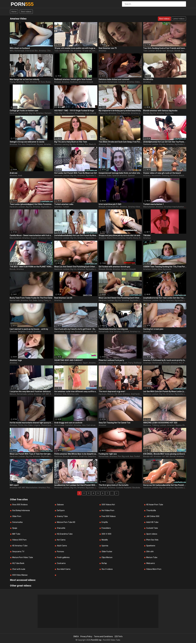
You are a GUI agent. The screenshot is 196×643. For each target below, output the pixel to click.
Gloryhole (136, 488)
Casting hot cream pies (153, 329)
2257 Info (119, 636)
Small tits (83, 456)
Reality (129, 238)
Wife (12, 51)
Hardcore (20, 82)
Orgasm (34, 238)
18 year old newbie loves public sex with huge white (75, 48)
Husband (127, 488)
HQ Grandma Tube (65, 534)
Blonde (177, 51)
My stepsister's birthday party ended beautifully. (120, 111)
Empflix (105, 522)
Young (12, 82)
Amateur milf (88, 332)
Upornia (105, 546)
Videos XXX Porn (19, 540)
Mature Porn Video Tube (22, 557)
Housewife (156, 175)
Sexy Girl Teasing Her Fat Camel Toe (114, 423)
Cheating (51, 51)
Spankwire (150, 546)
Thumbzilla (151, 510)
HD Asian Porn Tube (154, 504)
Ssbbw (154, 269)
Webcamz (150, 563)
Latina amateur (75, 363)
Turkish (66, 207)
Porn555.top (96, 640)
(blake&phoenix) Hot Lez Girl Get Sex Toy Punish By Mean (164, 142)
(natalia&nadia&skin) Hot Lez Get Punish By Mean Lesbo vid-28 (75, 235)
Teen (56, 51)
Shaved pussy (47, 425)
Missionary (79, 113)
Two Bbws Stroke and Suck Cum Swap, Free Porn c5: (120, 142)
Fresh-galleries (63, 557)
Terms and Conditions (103, 636)
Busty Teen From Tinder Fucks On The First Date (31, 298)
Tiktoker (147, 235)
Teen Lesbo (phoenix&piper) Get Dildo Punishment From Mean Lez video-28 (31, 204)
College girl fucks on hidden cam (24, 111)
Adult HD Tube (152, 522)
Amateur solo (73, 394)
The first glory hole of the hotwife (113, 485)
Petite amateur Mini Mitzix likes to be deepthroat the (75, 454)
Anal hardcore (137, 394)
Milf (96, 332)
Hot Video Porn (108, 510)
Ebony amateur (119, 238)
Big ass (40, 144)
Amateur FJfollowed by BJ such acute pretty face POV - (164, 360)
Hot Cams (61, 540)
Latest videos (179, 19)
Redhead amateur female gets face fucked (73, 79)
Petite (20, 425)
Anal (111, 332)
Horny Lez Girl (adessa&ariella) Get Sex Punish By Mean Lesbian (164, 485)
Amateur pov (136, 113)
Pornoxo (60, 551)
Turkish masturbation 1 (153, 204)
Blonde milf (148, 456)
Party (130, 363)
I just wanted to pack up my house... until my (29, 329)
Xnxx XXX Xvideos (20, 504)
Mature (13, 394)
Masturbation (149, 207)
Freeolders (106, 528)
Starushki (61, 528)
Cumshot (122, 82)
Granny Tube (62, 516)
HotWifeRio (148, 79)
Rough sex (69, 332)
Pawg (46, 300)
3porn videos (151, 534)
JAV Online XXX (152, 516)
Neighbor (22, 332)
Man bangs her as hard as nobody (24, 79)
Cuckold (125, 332)
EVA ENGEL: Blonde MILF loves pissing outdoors (164, 454)
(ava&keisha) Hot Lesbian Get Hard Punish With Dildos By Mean (75, 485)
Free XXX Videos (109, 516)
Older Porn (16, 516)
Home (14, 12)
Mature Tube (151, 557)
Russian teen (51, 82)
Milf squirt (14, 485)
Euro (43, 82)
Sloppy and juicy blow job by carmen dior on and (119, 235)
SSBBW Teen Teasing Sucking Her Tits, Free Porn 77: (164, 267)
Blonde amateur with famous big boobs (160, 111)
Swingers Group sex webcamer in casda (27, 142)
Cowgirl (30, 332)
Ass (23, 144)
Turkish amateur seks (63, 204)
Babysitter (125, 113)
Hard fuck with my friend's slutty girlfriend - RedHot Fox (75, 329)
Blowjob (170, 51)
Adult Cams (62, 546)
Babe (137, 82)
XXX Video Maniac (20, 575)
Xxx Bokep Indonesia (21, 510)
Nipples (178, 425)
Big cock (125, 456)
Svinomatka (17, 522)
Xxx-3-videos (107, 569)
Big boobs (169, 113)
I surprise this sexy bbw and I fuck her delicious (30, 391)
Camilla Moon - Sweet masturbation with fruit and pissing (31, 235)
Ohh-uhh (150, 551)
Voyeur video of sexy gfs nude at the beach (162, 173)
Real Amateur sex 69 (63, 298)
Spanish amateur (119, 175)
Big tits (32, 113)
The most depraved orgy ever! (112, 391)
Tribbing (155, 425)
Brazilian (37, 332)
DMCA (76, 636)
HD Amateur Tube (19, 546)
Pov (118, 113)
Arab (20, 175)
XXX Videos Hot (108, 504)
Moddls (105, 540)
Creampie (147, 363)
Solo (64, 394)
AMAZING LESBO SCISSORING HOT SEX (160, 423)
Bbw (109, 144)
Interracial (29, 51)
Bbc (36, 51)
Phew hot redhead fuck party (111, 360)
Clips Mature (107, 557)
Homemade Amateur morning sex (113, 329)
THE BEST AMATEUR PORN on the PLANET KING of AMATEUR (31, 267)
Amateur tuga (16, 360)
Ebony (135, 238)
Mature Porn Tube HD (66, 522)
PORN (18, 4)
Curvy (40, 300)
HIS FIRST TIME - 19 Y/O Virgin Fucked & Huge (74, 111)
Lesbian (151, 51)
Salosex (60, 504)
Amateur (42, 51)
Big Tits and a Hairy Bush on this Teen (70, 142)
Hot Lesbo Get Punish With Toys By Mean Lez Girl (75, 173)
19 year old (86, 51)
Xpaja (14, 528)
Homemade (19, 51)
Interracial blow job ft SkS (110, 204)
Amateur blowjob (86, 82)
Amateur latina (95, 363)
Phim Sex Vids (152, 540)
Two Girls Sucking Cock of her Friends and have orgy (164, 48)
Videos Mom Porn (153, 569)
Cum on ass (91, 425)
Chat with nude (18, 569)
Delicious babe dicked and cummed (114, 79)
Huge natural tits (92, 113)
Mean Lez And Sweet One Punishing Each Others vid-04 (75, 267)
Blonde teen (161, 51)
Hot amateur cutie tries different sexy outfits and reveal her (75, 391)
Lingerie (37, 425)
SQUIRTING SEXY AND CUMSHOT (68, 360)
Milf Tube (16, 534)
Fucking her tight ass (108, 454)
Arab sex (13, 173)
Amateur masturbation (174, 207)
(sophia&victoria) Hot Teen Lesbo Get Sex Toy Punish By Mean (164, 298)
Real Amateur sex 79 (108, 48)
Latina (57, 363)
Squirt (85, 363)
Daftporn (61, 510)
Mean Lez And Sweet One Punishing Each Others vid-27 (120, 298)
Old (71, 51)
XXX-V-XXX (106, 534)
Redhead (74, 82)
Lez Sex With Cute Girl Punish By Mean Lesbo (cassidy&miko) (164, 391)
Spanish (131, 175)
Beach (181, 175)
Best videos (26, 12)
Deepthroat (31, 144)
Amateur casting (61, 144)
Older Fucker (107, 551)
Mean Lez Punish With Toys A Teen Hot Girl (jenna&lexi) (31, 454)
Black (91, 144)
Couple (110, 363)
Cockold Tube (152, 528)
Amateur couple (137, 332)
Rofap (104, 563)
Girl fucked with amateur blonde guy (114, 267)
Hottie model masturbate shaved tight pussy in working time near (31, 423)
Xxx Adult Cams (63, 569)
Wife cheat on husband (20, 48)
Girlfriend (174, 175)
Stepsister (103, 113)
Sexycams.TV (18, 551)
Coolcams (61, 563)
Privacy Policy (86, 636)
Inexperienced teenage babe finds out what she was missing (120, 173)
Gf (39, 82)
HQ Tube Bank (18, 563)
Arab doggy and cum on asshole (68, 423)
